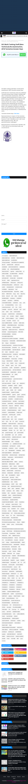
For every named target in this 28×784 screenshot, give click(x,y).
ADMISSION (22, 267)
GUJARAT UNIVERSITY (6, 394)
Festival (10, 356)
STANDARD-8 (4, 589)
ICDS (16, 419)
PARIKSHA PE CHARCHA (16, 506)
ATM (22, 284)
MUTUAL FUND (5, 477)
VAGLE (3, 616)
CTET (17, 318)
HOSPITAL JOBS (12, 414)
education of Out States (18, 345)
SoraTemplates (10, 780)
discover (19, 776)
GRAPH (20, 385)
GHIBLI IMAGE (13, 372)
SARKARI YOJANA (5, 562)
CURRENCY (21, 318)
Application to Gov (15, 280)
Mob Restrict (21, 468)
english (23, 349)
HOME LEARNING (11, 412)
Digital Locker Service (13, 329)
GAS (16, 365)
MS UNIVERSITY (12, 475)
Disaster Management (12, 331)
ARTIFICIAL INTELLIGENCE (7, 284)
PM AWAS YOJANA (5, 517)
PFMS (3, 515)
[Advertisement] (14, 15)
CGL (16, 307)
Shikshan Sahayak (5, 573)
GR (17, 383)
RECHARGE (14, 549)
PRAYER (18, 533)
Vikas (10, 625)
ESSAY (6, 352)
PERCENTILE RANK (5, 513)
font (8, 363)
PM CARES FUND (14, 517)
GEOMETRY (23, 367)
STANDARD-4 (19, 584)
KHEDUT (8, 439)
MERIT (18, 464)
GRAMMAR (10, 385)
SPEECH (21, 576)
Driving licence (5, 340)
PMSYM (3, 524)
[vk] (20, 655)
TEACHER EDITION (5, 600)
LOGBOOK (11, 448)
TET (10, 605)
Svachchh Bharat (19, 593)
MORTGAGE (17, 473)
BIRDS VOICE (8, 293)
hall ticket (4, 403)
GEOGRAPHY (16, 367)
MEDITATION (4, 464)
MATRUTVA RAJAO (5, 459)
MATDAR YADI (22, 455)
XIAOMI (3, 638)
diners (23, 776)
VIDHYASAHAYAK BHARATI (7, 623)
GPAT (3, 381)
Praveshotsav (12, 533)
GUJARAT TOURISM (15, 392)
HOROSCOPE (4, 414)
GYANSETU (10, 399)
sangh (17, 560)
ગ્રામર (21, 638)
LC (10, 443)
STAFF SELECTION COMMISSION (8, 580)
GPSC (14, 381)
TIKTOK (3, 607)
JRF (16, 434)
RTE (3, 558)
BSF (12, 296)
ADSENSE (4, 269)
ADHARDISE (4, 267)
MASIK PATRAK (5, 455)
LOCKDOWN (4, 448)
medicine (21, 461)
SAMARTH (13, 560)
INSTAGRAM (4, 428)
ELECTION (23, 347)
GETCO (24, 370)
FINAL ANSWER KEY (6, 358)
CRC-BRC (12, 316)
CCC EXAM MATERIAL (9, 305)
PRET (10, 535)
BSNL (16, 296)
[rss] (20, 652)
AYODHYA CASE (18, 287)
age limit (12, 271)
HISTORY (4, 410)
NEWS (9, 488)
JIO (2, 434)
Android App (9, 276)
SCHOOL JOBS (11, 564)
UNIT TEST (9, 611)
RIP (14, 553)
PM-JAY (18, 522)
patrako (22, 508)
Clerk (3, 311)
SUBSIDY (4, 591)
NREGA (17, 490)
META (11, 466)
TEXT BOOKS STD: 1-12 (17, 605)
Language (17, 441)
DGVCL (3, 327)
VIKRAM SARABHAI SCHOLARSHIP (8, 627)
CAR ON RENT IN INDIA (6, 302)
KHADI (3, 439)
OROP (16, 502)
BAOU (3, 293)
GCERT (11, 367)
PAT (18, 508)
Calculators (12, 298)
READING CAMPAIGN (6, 549)
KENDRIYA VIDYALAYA (16, 437)
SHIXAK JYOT (13, 573)
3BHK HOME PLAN (20, 258)
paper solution (15, 504)
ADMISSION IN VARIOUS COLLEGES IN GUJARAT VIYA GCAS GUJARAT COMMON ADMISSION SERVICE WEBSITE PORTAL (17, 701)
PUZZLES (16, 540)
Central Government (6, 307)
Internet (16, 428)
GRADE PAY (22, 383)
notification (9, 490)
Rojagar (18, 553)
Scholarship (4, 564)
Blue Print (23, 293)
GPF (7, 381)
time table (9, 607)
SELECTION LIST (14, 569)
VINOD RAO (19, 627)
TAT (17, 598)
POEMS (8, 524)
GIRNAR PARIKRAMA (6, 374)
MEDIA (16, 461)
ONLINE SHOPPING (14, 499)
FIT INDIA (20, 358)
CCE (20, 305)
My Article (12, 477)
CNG (11, 311)
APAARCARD (19, 278)
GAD (3, 365)
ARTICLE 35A (13, 282)
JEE (15, 432)
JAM (3, 432)
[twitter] (7, 652)
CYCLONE (9, 320)
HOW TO (4, 417)
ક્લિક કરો (23, 54)
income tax (21, 421)
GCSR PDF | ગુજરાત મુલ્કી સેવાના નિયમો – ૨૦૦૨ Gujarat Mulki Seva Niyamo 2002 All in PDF (17, 680)
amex (14, 778)
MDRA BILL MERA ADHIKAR (7, 461)
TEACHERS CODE (15, 602)
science (15, 567)
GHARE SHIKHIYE (5, 372)
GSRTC (3, 390)
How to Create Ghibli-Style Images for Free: (17, 707)
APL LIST (3, 280)
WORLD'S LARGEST (19, 636)
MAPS (23, 450)
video (23, 620)
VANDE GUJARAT (15, 618)
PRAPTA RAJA (9, 531)
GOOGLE (12, 376)
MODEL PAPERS (10, 470)
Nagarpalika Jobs (5, 479)
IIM (10, 421)
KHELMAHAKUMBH (6, 441)
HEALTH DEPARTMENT (19, 403)
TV (18, 609)
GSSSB (11, 390)
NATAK (15, 481)
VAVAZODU (13, 620)
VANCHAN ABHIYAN (6, 618)
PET (11, 513)
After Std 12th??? (5, 271)
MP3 (3, 475)
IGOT (7, 421)
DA (18, 320)
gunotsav (23, 394)
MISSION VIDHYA (14, 468)
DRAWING (22, 338)
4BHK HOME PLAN (5, 260)
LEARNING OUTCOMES (17, 443)
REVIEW (19, 551)
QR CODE (21, 540)
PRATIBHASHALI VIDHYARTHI (19, 531)
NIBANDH (18, 488)
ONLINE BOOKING (16, 497)
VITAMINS (22, 629)
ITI (24, 430)
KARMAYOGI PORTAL (6, 437)
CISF (20, 309)
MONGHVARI (10, 473)
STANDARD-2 (4, 584)
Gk (12, 374)
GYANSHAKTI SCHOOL (6, 401)
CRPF (3, 318)
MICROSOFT (20, 466)
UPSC (14, 614)
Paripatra (4, 508)
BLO (18, 293)
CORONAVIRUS (19, 314)
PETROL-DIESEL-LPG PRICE (19, 513)
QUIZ (3, 542)
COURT (3, 316)
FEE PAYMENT (22, 354)
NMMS (22, 488)
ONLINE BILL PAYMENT (6, 497)
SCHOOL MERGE (19, 564)
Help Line (11, 405)
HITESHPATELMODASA (11, 410)
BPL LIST (8, 296)
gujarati (14, 394)
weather (3, 634)
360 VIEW (13, 258)
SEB (19, 567)
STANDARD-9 (12, 589)
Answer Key (15, 276)
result (10, 551)
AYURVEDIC (4, 289)
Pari (20, 504)
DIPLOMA (4, 331)
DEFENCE (4, 325)
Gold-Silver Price (5, 376)
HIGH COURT (4, 408)
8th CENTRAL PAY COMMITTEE (18, 262)
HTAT (16, 417)
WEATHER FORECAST (11, 634)
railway (7, 542)
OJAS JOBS (13, 493)
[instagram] (20, 649)
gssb (8, 390)
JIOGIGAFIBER (7, 434)
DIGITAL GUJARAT (16, 327)
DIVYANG (14, 334)
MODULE (4, 473)
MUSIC (18, 475)
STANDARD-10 (5, 582)
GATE (20, 365)
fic (14, 356)
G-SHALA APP (21, 363)
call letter (4, 300)
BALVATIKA (16, 291)
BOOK (3, 296)
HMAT (19, 410)
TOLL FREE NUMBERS (17, 607)
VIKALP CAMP (4, 625)
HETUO (21, 405)
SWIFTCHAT (4, 596)
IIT (13, 421)
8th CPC (3, 264)
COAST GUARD (17, 311)
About (8, 776)
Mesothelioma (5, 466)
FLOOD (3, 363)
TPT (9, 609)
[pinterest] (7, 655)
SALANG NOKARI (5, 560)
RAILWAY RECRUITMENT (15, 542)
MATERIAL (4, 457)
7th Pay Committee (6, 262)
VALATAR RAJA (9, 616)
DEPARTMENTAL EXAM (12, 325)
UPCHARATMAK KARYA (6, 614)
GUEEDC (19, 390)
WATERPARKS (18, 631)
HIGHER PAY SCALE (13, 408)
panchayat (8, 504)
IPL (14, 430)
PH (11, 515)
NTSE (22, 490)
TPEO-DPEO (4, 609)
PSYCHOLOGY (22, 537)
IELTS (3, 421)
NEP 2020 (4, 486)
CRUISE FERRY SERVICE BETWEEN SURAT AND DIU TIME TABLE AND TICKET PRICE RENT (17, 769)
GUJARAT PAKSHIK (5, 392)
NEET (21, 484)
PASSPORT (13, 508)
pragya (3, 531)
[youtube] (7, 659)
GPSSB (14, 383)
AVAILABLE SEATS (10, 287)
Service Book (4, 571)
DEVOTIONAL (21, 325)
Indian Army (20, 423)
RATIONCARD (14, 546)
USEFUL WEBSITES (20, 614)
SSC (5, 40)
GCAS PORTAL (5, 367)
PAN (3, 504)
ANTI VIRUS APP (5, 278)
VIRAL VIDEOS (5, 629)
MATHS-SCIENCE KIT (19, 457)
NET (8, 486)
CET (13, 307)
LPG (3, 450)
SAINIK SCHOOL (15, 558)
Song (17, 576)
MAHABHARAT (12, 450)
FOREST (11, 363)
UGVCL (3, 611)
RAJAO (23, 542)
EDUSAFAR (14, 347)
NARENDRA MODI (5, 481)
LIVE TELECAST (12, 446)
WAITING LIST (11, 631)
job (13, 434)
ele (19, 347)
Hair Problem (21, 401)
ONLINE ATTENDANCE (17, 495)
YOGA (8, 638)
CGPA (20, 307)
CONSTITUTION (11, 314)
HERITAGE (17, 405)
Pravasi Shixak (5, 533)
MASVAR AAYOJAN (13, 455)
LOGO (16, 448)
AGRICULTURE (18, 271)
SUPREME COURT (5, 593)
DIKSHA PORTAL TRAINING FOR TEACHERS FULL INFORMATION (15, 673)
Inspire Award (22, 426)
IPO (17, 430)
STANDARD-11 (13, 582)
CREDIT (17, 316)
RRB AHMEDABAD (21, 555)
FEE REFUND (4, 356)
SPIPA (9, 578)
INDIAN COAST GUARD (6, 426)
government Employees (7, 379)
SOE (21, 573)
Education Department (6, 345)
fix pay (3, 361)
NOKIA (3, 490)
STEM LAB (18, 589)
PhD (14, 515)
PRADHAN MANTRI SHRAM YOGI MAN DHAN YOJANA (12, 529)
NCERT (12, 484)
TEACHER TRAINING (6, 602)
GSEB (10, 387)
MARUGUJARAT (16, 452)
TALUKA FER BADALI (10, 598)
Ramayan (23, 544)
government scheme (18, 379)
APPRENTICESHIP (5, 282)
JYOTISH (20, 434)
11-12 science (5, 255)
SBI (18, 562)
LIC (24, 443)
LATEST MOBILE (5, 443)
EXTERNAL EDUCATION (6, 354)
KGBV (24, 437)
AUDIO (3, 287)
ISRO (21, 430)
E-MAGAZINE (12, 340)
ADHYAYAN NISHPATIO (13, 267)
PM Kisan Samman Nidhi (7, 520)
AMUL (3, 276)
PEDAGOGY (15, 511)
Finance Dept (14, 358)
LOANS (18, 446)
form (16, 363)
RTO (9, 558)
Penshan (21, 511)
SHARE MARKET (19, 571)
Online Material (5, 499)
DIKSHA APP (21, 329)
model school (18, 470)
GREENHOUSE (5, 387)
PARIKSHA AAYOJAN (6, 506)
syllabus (10, 596)
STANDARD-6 (12, 587)
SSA (19, 578)
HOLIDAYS (4, 412)
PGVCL (7, 515)
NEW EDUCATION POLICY (16, 486)
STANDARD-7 (19, 587)
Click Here (16, 113)
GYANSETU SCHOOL (19, 399)
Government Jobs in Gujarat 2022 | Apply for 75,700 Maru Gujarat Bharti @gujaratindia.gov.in (17, 726)
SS (16, 578)
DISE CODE (20, 331)
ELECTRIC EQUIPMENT (6, 349)
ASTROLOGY (16, 284)
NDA (17, 484)
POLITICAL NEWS (19, 524)
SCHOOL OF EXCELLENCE (7, 567)
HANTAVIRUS (10, 403)
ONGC (9, 495)
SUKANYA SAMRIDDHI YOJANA (13, 591)
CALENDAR (19, 298)
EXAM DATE (11, 352)
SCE (24, 562)
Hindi (20, 408)
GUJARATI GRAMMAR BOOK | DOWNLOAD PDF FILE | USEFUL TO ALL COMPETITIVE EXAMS (17, 762)
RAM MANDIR (16, 544)
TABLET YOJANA (17, 596)
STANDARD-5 (4, 587)
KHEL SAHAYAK (15, 439)
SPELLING (4, 578)
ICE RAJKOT (20, 419)
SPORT (13, 578)
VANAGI (15, 616)
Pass (9, 508)
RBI (19, 546)
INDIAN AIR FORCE (12, 423)
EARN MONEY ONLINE (21, 340)
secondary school (5, 569)
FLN (20, 361)
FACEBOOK (15, 354)
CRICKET (22, 316)
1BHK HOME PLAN (13, 255)
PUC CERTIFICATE (9, 540)
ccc (2, 305)
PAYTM (9, 511)
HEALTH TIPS (4, 405)
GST (15, 390)
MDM (12, 459)
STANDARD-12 (20, 582)
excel (17, 352)
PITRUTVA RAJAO (20, 515)
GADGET (7, 365)
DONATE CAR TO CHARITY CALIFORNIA (10, 338)
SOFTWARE (4, 576)
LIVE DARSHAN (5, 446)
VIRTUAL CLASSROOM (13, 629)
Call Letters (10, 300)
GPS (10, 381)
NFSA (13, 488)
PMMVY (23, 522)
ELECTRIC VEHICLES (16, 349)
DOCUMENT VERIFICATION (7, 336)
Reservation (4, 551)
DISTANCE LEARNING (6, 334)
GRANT (15, 385)
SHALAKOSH (11, 571)
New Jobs (4, 488)
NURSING (4, 493)
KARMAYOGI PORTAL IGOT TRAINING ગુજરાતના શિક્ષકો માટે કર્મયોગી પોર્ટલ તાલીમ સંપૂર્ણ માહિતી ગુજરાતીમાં (16, 687)
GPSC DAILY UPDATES (6, 383)
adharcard (17, 264)
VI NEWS (18, 620)
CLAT (24, 309)
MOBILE (3, 470)
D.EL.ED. (14, 320)
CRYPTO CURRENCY (10, 318)
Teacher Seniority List (15, 600)
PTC (3, 540)
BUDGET (20, 296)
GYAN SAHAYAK (20, 396)
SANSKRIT (22, 560)
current (3, 320)
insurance (11, 428)
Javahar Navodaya (9, 432)
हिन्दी (18, 638)
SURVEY (12, 593)
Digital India (4, 329)
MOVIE (22, 473)
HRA (8, 417)
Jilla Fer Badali (20, 432)
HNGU (23, 410)
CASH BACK (15, 302)
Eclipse (7, 343)
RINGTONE (9, 553)
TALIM (3, 598)
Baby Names (11, 289)
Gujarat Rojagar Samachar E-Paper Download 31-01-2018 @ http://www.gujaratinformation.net (17, 741)
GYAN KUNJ (4, 396)
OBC (9, 493)
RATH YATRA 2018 (5, 546)
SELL (20, 569)
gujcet (18, 394)
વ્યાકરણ (3, 640)
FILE (17, 356)
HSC (12, 417)
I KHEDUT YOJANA (5, 419)
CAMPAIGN (16, 300)
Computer (4, 314)
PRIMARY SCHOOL (16, 535)
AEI (8, 269)
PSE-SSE (16, 537)
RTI (6, 558)
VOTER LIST (4, 631)
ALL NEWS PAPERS (13, 273)
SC (21, 562)
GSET (22, 387)
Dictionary (9, 327)
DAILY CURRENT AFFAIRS (7, 323)
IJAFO (17, 421)
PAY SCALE (4, 511)
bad (16, 289)
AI (23, 271)
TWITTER (22, 609)
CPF (7, 316)
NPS (14, 490)
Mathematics (10, 457)
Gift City (19, 372)
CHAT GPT (10, 309)
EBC (3, 343)
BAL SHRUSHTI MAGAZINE (7, 291)
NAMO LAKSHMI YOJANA (16, 479)
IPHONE (10, 430)
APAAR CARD (12, 278)
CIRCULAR (16, 309)
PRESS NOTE (4, 535)
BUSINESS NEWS (5, 298)
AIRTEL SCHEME (5, 273)
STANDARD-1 (19, 580)
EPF (3, 352)
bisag (14, 293)
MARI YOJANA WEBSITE (6, 452)
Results (14, 551)
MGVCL (15, 466)
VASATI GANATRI (5, 620)
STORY (23, 589)
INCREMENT (4, 423)
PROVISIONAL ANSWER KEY (7, 537)
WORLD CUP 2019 (10, 636)
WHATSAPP (19, 634)
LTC (6, 450)
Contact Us (13, 776)
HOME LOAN (19, 412)
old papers (19, 493)
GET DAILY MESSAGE (17, 370)
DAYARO (15, 323)
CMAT (7, 311)
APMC (8, 280)
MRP (6, 475)
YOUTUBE (13, 638)
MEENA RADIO (12, 464)
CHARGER (4, 309)
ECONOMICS (12, 343)
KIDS (12, 441)
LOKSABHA (21, 448)
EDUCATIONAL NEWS (6, 347)
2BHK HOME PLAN (5, 258)
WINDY (3, 636)
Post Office (4, 526)
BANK (22, 291)
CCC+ (16, 305)
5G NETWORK (14, 260)
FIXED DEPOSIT (9, 361)
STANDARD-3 (12, 584)
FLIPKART (16, 361)
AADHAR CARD (10, 264)
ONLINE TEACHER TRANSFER (7, 502)
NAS (12, 481)
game (12, 365)
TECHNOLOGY (5, 605)
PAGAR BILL (21, 502)
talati (23, 596)
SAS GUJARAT (13, 562)
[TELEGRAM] (20, 659)
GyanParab (4, 399)
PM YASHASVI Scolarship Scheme (8, 522)
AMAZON (21, 273)
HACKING (15, 401)
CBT (24, 302)
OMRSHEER (4, 495)
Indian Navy (15, 426)
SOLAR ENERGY (11, 576)
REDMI (19, 549)
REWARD (4, 553)
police (12, 524)
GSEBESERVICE (16, 387)
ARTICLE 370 (19, 282)
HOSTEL (18, 414)
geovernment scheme (6, 370)
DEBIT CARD (21, 323)
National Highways (6, 484)
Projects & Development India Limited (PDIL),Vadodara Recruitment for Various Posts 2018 (17, 734)
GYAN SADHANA (12, 396)
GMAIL (16, 374)
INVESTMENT (4, 430)
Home (2, 40)
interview (21, 428)
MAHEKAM (19, 450)
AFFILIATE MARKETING (15, 269)
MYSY (17, 477)
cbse (20, 302)
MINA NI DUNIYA (5, 468)
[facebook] (7, 649)
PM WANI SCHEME (17, 520)
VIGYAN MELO (17, 623)
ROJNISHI (14, 555)
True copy (14, 609)
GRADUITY (4, 385)
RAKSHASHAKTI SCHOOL (7, 544)
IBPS (12, 419)
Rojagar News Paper (6, 555)
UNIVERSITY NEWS (16, 611)
